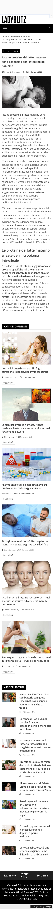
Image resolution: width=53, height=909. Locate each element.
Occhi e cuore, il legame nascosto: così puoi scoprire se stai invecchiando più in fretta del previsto (26, 601)
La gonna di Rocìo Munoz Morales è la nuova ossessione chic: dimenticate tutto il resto (35, 724)
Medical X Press (37, 310)
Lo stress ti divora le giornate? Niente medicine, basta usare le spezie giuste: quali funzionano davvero (26, 428)
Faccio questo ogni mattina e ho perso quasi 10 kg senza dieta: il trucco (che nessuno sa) (26, 659)
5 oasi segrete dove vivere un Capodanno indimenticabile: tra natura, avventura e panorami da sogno (34, 808)
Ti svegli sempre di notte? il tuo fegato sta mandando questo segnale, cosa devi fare (25, 543)
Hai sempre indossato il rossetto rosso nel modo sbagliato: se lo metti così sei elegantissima (35, 745)
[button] (50, 28)
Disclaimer (43, 875)
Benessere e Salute (11, 51)
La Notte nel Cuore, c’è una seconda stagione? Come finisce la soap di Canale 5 (34, 851)
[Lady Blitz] (14, 19)
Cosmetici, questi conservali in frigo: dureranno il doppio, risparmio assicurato (25, 370)
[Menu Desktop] (5, 28)
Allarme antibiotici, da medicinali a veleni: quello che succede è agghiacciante (24, 486)
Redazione (10, 875)
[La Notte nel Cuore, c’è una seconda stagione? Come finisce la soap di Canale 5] (9, 850)
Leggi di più (8, 382)
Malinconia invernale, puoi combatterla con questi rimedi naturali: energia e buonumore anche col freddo (34, 700)
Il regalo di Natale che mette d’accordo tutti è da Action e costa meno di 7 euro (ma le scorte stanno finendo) (35, 767)
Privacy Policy (24, 875)
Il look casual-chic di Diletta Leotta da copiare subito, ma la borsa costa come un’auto (35, 787)
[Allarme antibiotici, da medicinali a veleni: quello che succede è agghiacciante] (26, 464)
